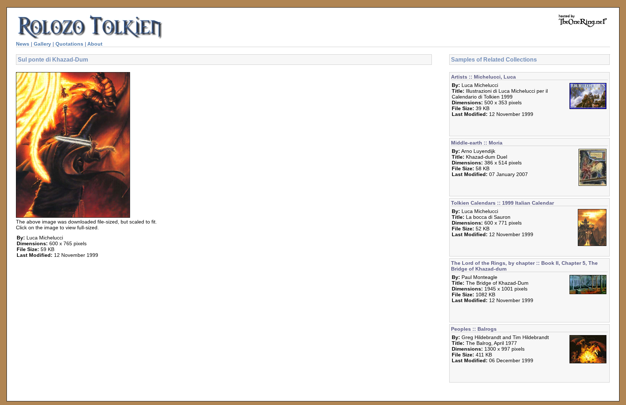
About (95, 44)
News (22, 44)
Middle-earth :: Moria (476, 143)
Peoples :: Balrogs (474, 329)
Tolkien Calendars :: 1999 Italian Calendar (502, 203)
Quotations (69, 44)
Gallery (42, 44)
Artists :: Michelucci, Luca (483, 77)
